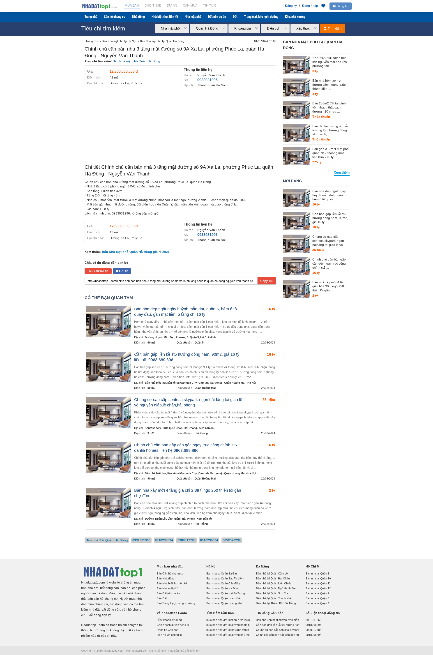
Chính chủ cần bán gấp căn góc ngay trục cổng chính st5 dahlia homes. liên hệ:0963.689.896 (279, 635)
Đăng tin (342, 6)
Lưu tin (123, 271)
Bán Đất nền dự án (168, 593)
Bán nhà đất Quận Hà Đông (107, 540)
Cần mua (190, 5)
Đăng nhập (310, 5)
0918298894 (164, 540)
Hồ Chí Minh (315, 566)
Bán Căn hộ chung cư (170, 573)
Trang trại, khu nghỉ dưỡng (261, 16)
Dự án (172, 5)
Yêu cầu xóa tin (98, 271)
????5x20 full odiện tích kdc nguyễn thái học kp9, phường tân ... (330, 62)
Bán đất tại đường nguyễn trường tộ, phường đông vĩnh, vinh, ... (331, 130)
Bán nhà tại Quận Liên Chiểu (274, 583)
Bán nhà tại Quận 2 (317, 593)
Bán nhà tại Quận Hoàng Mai (224, 603)
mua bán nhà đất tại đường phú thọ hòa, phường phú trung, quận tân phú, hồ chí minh (229, 635)
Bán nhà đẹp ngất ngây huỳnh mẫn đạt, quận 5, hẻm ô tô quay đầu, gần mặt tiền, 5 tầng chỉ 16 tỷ (279, 620)
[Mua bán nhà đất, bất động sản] (99, 8)
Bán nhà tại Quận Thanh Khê (274, 598)
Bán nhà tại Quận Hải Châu (273, 578)
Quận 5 (199, 342)
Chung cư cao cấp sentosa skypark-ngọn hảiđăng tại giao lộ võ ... (329, 241)
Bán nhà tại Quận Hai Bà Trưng (225, 593)
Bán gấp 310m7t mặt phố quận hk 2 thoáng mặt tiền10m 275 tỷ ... (330, 153)
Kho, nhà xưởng (295, 16)
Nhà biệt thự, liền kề (165, 16)
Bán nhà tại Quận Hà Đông (223, 588)
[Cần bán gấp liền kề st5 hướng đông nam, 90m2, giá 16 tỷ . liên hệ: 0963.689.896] (296, 221)
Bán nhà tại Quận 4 (317, 603)
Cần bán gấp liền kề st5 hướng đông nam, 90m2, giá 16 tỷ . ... (330, 218)
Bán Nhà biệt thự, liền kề (172, 583)
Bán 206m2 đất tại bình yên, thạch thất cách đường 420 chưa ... (329, 107)
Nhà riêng (138, 16)
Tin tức (209, 5)
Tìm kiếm (334, 28)
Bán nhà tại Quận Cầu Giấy (223, 583)
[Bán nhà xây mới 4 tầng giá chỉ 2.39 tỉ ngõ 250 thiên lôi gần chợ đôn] (296, 289)
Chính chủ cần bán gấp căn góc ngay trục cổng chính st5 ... (329, 263)
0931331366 (141, 540)
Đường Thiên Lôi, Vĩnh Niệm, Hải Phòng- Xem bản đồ (178, 518)
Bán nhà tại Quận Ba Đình (222, 573)
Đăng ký (291, 5)
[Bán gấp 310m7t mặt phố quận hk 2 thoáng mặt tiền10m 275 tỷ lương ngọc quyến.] (296, 156)
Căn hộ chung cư (114, 16)
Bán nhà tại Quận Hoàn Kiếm (224, 598)
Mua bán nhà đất (170, 566)
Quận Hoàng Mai (205, 388)
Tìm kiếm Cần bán (220, 613)
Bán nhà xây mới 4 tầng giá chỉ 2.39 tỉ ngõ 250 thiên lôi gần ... (329, 286)
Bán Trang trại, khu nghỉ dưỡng (176, 603)
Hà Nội (211, 566)
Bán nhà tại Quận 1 (317, 573)
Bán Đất (162, 598)
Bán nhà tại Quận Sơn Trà (272, 593)
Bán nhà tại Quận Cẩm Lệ (272, 573)
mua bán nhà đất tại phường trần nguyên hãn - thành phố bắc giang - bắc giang (229, 630)
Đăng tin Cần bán (167, 630)
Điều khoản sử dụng (169, 620)
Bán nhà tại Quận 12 (318, 588)
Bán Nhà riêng (166, 578)
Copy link (266, 281)
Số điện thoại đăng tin (323, 613)
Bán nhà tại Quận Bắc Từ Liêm (225, 578)
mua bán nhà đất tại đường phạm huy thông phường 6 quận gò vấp (229, 625)
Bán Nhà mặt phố (167, 588)
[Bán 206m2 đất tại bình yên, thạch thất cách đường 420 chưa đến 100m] (296, 110)
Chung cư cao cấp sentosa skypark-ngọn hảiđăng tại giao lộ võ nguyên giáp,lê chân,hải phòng (279, 630)
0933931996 (207, 80)
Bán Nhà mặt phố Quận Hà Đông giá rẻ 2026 (136, 252)
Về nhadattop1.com (172, 613)
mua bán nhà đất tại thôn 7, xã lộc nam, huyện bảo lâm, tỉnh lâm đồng (229, 620)
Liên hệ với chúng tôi (169, 635)
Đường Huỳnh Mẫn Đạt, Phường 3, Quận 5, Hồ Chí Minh (180, 337)
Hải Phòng (201, 433)
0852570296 (232, 540)
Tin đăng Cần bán (269, 613)
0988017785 (186, 540)
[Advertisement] (180, 125)
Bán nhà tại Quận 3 (317, 598)
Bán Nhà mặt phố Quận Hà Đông (136, 61)
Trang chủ (91, 16)
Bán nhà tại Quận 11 (318, 583)
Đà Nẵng (262, 566)
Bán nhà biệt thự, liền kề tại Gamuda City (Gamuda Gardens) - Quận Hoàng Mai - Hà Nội (200, 382)
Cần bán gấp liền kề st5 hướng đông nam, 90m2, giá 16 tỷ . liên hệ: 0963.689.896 (279, 625)
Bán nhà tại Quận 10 (318, 578)
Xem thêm (342, 172)
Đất (235, 16)
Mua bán (132, 5)
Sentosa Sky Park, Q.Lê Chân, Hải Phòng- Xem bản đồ (179, 428)
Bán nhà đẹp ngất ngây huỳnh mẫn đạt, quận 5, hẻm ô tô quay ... (329, 195)
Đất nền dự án (217, 16)
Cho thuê (153, 5)
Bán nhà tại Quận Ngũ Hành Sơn (276, 588)
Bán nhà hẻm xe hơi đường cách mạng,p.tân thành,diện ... (329, 84)
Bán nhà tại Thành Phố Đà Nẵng (276, 603)
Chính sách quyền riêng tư (173, 625)
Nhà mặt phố (193, 16)
